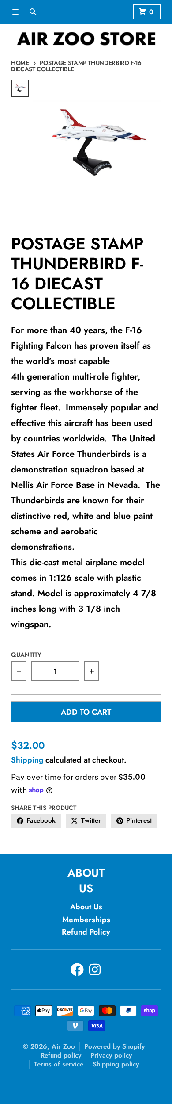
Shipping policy (116, 1064)
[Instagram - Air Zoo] (94, 969)
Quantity (26, 654)
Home (20, 62)
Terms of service (58, 1064)
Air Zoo (63, 1046)
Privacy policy (111, 1055)
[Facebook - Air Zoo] (77, 969)
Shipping (27, 760)
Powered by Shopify (114, 1046)
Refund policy (61, 1055)
